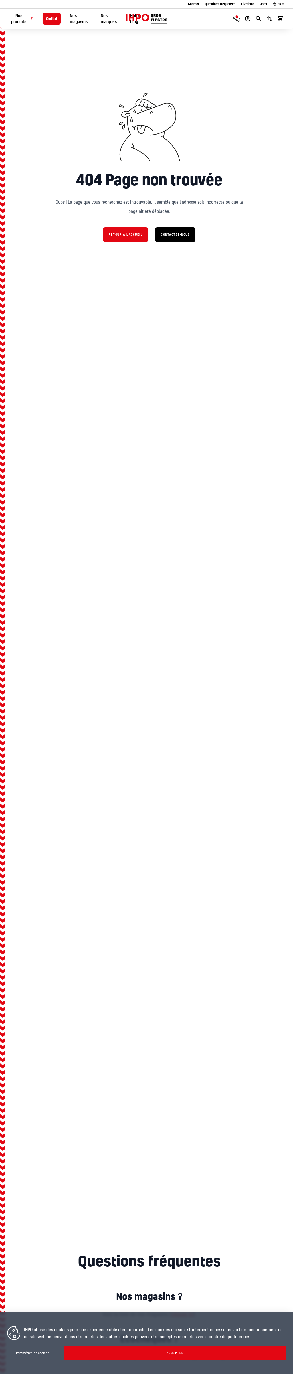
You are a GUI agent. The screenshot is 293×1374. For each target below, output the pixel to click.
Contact (193, 4)
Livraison (247, 4)
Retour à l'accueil (125, 234)
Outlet (51, 18)
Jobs (263, 4)
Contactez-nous (175, 234)
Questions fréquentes (220, 4)
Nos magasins (79, 18)
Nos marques (109, 18)
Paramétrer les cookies (32, 1353)
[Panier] (280, 18)
